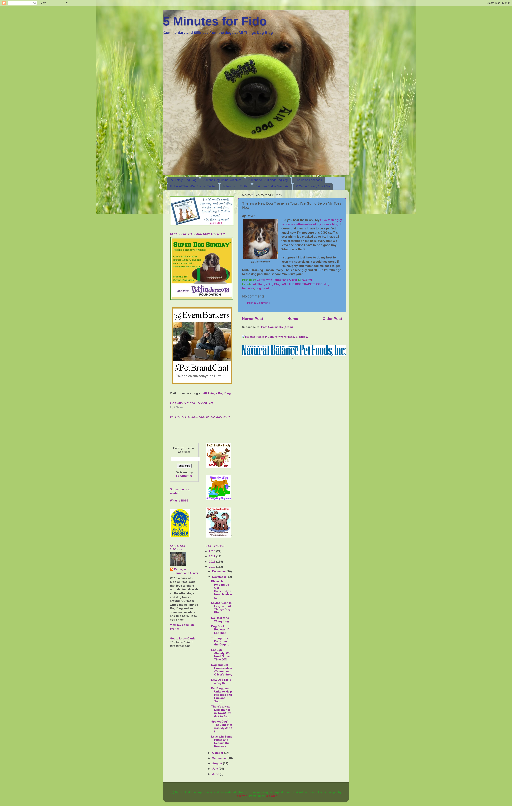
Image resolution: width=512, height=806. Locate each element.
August (217, 763)
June (216, 774)
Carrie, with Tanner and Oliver (186, 571)
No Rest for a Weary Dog (220, 619)
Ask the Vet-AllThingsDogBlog (268, 180)
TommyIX (241, 795)
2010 (212, 566)
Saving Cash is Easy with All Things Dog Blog (221, 607)
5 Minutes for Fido (215, 21)
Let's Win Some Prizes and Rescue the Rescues (221, 741)
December (219, 571)
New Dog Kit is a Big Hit (221, 681)
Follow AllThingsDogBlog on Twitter (193, 186)
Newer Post (252, 319)
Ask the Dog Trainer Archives (222, 180)
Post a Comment (258, 302)
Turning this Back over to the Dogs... (221, 641)
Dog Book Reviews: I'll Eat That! (220, 629)
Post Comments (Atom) (277, 327)
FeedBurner (184, 475)
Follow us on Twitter (235, 186)
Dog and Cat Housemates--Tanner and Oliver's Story (221, 669)
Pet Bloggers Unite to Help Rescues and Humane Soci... (221, 695)
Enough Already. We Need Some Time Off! (220, 654)
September (220, 758)
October (218, 752)
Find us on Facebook (308, 180)
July (215, 768)
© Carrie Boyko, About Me (313, 186)
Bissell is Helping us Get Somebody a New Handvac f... (222, 589)
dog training (264, 288)
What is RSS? (179, 500)
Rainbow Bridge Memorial (272, 186)
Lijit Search (177, 407)
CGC (319, 284)
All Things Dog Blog (183, 180)
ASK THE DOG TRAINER (298, 284)
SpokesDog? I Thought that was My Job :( (221, 726)
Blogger (271, 795)
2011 (212, 561)
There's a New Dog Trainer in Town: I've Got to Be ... (221, 711)
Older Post (332, 319)
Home (292, 319)
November (219, 576)
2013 (212, 551)
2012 (212, 556)
